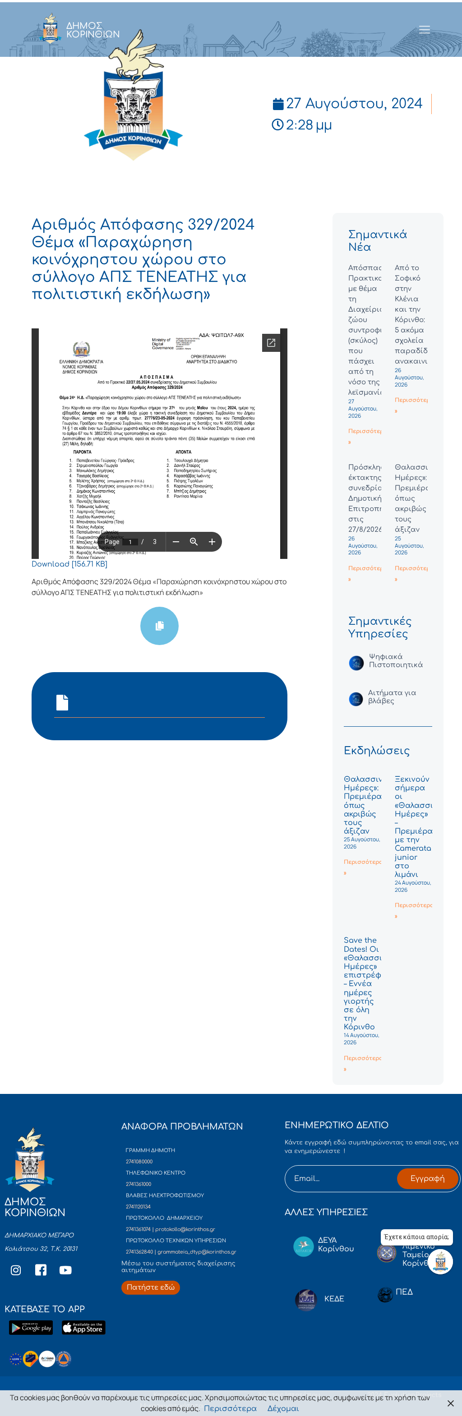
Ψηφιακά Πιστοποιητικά (396, 661)
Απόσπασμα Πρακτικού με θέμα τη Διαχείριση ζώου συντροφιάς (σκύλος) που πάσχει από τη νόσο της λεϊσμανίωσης (374, 330)
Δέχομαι (283, 1409)
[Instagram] (16, 1270)
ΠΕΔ (404, 1292)
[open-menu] (424, 30)
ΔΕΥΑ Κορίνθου (336, 1244)
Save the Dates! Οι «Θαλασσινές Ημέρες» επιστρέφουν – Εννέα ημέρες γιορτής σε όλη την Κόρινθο (369, 983)
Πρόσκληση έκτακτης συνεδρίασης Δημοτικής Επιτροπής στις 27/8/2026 (372, 499)
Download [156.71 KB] (69, 564)
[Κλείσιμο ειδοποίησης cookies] (450, 1403)
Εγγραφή (428, 1179)
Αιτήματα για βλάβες (392, 697)
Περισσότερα (230, 1409)
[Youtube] (65, 1270)
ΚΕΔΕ (334, 1299)
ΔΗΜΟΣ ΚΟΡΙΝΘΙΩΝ (93, 30)
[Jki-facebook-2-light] (40, 1270)
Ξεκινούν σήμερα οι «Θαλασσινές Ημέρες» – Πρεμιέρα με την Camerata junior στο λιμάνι (420, 827)
